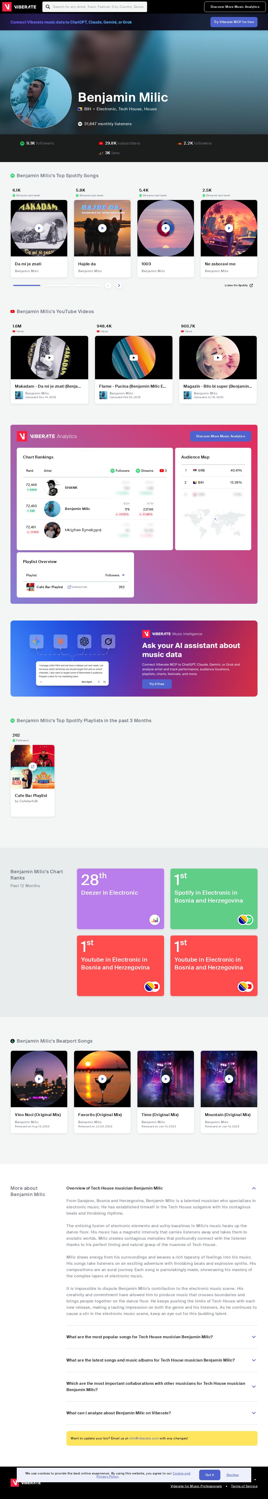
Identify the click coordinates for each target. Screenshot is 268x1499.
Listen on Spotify (236, 285)
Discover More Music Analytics (235, 7)
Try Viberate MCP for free (234, 22)
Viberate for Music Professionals (196, 1486)
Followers (123, 471)
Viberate (19, 7)
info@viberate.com (144, 1438)
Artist (48, 471)
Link (69, 587)
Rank (30, 471)
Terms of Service (244, 1486)
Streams (147, 471)
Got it (209, 1475)
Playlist (31, 575)
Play (39, 228)
